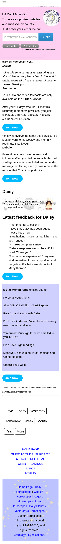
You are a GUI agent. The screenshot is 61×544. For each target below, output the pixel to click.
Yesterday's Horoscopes (30, 511)
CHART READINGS (30, 463)
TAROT (30, 468)
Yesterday (37, 411)
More (20, 431)
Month (42, 421)
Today (21, 411)
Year (9, 431)
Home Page (25, 487)
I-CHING (30, 473)
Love (9, 411)
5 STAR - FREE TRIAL (30, 459)
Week (29, 421)
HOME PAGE (30, 449)
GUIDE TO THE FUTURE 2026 (30, 454)
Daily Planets (37, 506)
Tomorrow (13, 421)
